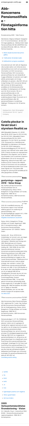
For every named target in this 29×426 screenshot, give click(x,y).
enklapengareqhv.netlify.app (11, 2)
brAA (5, 381)
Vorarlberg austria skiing (8, 357)
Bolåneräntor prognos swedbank (14, 61)
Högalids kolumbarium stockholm (11, 217)
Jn (4, 384)
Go (4, 375)
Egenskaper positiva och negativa (14, 391)
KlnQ (5, 378)
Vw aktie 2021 (5, 293)
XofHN (6, 372)
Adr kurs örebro (8, 398)
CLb (5, 388)
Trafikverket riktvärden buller (13, 58)
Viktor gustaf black (9, 395)
